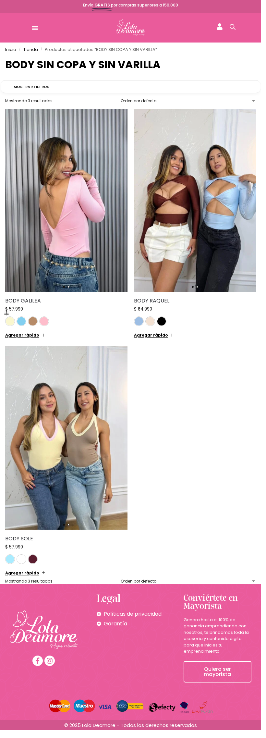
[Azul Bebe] (21, 321)
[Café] (33, 321)
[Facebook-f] (37, 661)
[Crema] (150, 321)
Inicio (10, 49)
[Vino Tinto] (33, 559)
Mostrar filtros (32, 86)
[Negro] (161, 321)
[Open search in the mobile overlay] (232, 27)
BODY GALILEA (23, 300)
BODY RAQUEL (151, 300)
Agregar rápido (22, 335)
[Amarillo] (10, 321)
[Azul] (139, 321)
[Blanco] (21, 559)
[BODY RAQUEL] (195, 200)
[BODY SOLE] (66, 438)
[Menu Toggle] (35, 28)
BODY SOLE (19, 538)
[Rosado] (44, 321)
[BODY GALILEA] (66, 200)
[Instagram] (49, 661)
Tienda (30, 49)
